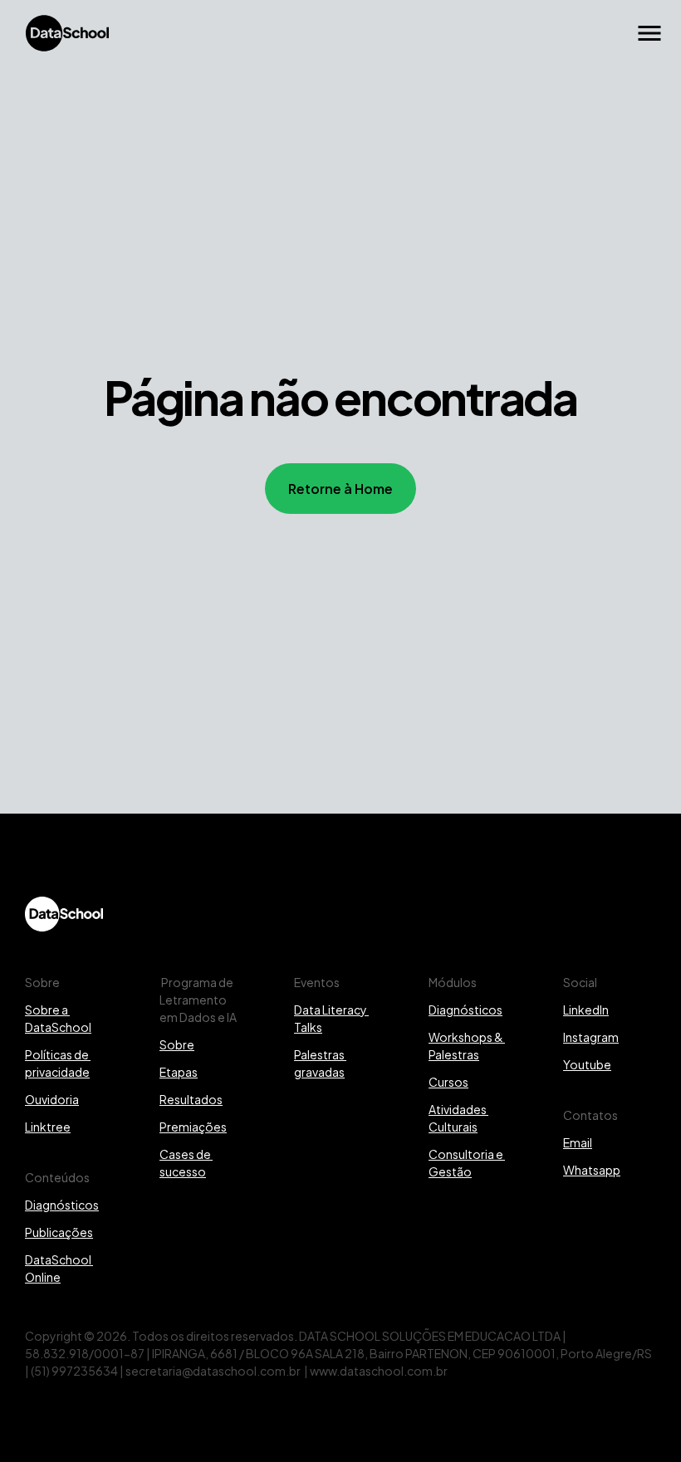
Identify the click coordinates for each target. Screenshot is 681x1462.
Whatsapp (591, 1169)
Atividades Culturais (458, 1117)
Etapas (178, 1071)
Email (577, 1142)
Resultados (191, 1098)
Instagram (591, 1036)
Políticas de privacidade (58, 1062)
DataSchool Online (59, 1267)
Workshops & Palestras (467, 1045)
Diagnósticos (62, 1204)
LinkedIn (586, 1009)
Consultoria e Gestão (467, 1162)
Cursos (448, 1081)
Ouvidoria (52, 1098)
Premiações (193, 1126)
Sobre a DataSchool (58, 1018)
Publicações (59, 1231)
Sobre (176, 1044)
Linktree (48, 1126)
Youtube (587, 1063)
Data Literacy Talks (331, 1018)
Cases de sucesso (186, 1162)
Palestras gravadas (320, 1062)
